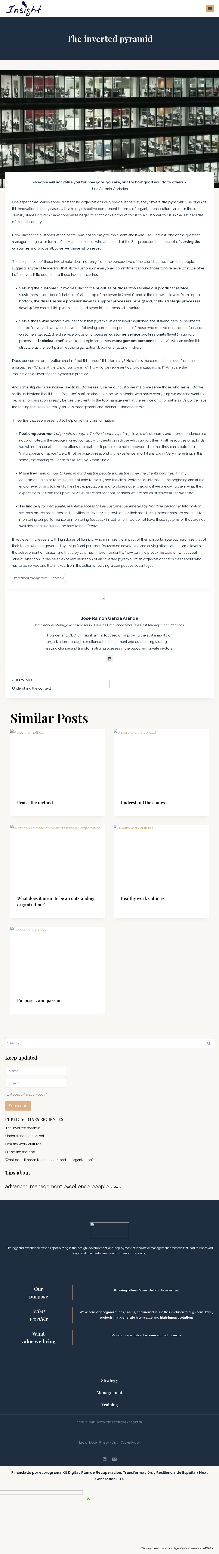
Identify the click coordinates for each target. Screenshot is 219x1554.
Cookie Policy (130, 1442)
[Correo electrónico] (114, 1459)
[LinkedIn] (104, 1459)
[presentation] (57, 761)
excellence (77, 1186)
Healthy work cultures (142, 898)
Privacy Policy (108, 1442)
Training (109, 1404)
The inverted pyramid (22, 1128)
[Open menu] (210, 8)
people (58, 578)
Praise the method (35, 802)
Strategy (109, 1380)
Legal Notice (88, 1442)
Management (109, 1392)
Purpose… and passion (39, 1000)
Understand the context (31, 684)
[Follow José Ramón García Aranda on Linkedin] (109, 658)
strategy (116, 1187)
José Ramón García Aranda (109, 618)
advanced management (30, 578)
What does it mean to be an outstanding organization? (49, 1160)
